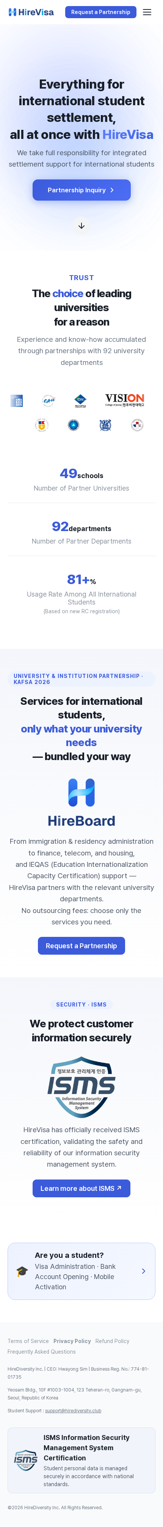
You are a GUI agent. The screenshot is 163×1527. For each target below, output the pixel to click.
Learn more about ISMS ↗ (81, 1188)
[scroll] (81, 228)
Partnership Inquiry (77, 190)
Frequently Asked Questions (42, 1352)
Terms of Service (28, 1341)
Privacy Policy (72, 1341)
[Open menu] (147, 12)
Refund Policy (112, 1341)
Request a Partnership (81, 946)
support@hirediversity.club (73, 1410)
